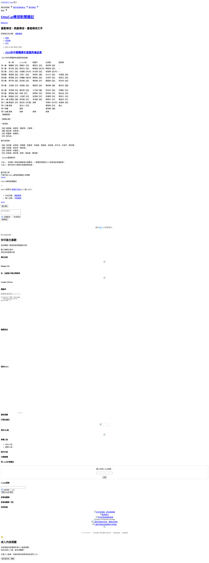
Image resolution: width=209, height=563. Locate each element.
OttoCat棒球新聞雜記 (17, 17)
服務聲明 (125, 533)
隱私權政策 (116, 533)
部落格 (7, 41)
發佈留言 (4, 219)
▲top (3, 202)
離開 (12, 559)
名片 (7, 43)
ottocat (3, 177)
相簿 (7, 38)
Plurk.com (20, 412)
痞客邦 (14, 189)
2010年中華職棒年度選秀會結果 (23, 52)
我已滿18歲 (5, 559)
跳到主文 (4, 23)
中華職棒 (17, 198)
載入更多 (4, 206)
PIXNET (88, 533)
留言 (19, 189)
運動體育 (18, 34)
